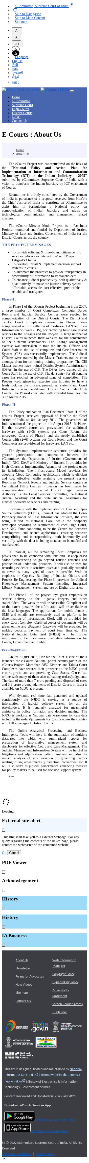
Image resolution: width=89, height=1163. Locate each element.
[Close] (3, 830)
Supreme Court (22, 105)
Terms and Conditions (16, 1154)
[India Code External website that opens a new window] (46, 1049)
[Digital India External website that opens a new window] (16, 1033)
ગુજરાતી (17, 73)
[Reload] (15, 10)
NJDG (16, 117)
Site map (21, 22)
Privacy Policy (45, 1154)
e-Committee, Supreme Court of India (42, 6)
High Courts (20, 109)
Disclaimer (59, 1012)
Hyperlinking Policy (65, 982)
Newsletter (23, 968)
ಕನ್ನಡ (15, 77)
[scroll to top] (4, 1159)
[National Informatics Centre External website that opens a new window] (19, 1060)
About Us (22, 960)
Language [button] (21, 57)
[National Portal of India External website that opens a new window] (40, 1033)
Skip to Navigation (28, 14)
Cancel (14, 853)
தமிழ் (15, 82)
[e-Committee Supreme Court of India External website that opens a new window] (19, 1049)
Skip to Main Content (30, 18)
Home (16, 97)
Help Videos (24, 984)
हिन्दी (15, 65)
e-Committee (21, 101)
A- (17, 31)
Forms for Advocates (30, 976)
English (17, 61)
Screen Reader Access (67, 1004)
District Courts (22, 113)
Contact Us (19, 121)
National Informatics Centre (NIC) (43, 1075)
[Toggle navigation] (72, 91)
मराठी (15, 69)
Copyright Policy (63, 974)
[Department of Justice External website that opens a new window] (67, 1033)
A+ (17, 44)
